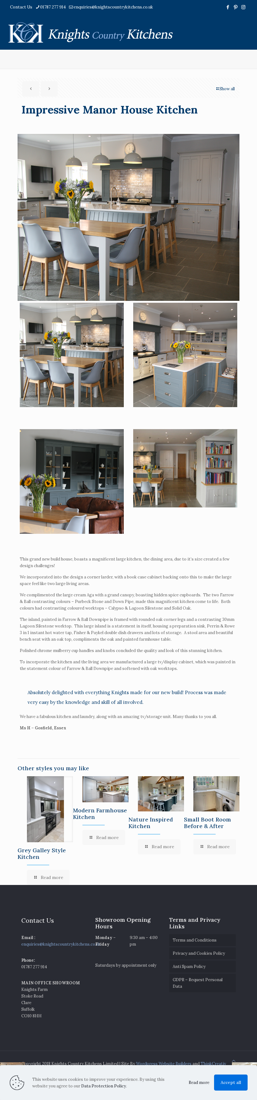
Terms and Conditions (195, 940)
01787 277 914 (53, 7)
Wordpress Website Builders (163, 1063)
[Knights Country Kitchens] (90, 32)
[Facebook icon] (227, 7)
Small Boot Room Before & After (207, 823)
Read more (199, 1082)
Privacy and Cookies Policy (199, 953)
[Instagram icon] (243, 7)
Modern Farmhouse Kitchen (100, 814)
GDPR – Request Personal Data (198, 983)
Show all (227, 88)
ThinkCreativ (213, 1063)
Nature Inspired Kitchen (150, 823)
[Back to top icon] (234, 1061)
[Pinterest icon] (235, 7)
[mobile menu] (247, 32)
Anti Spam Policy (189, 966)
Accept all (231, 1082)
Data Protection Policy (103, 1086)
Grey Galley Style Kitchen (42, 853)
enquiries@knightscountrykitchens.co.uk (113, 7)
